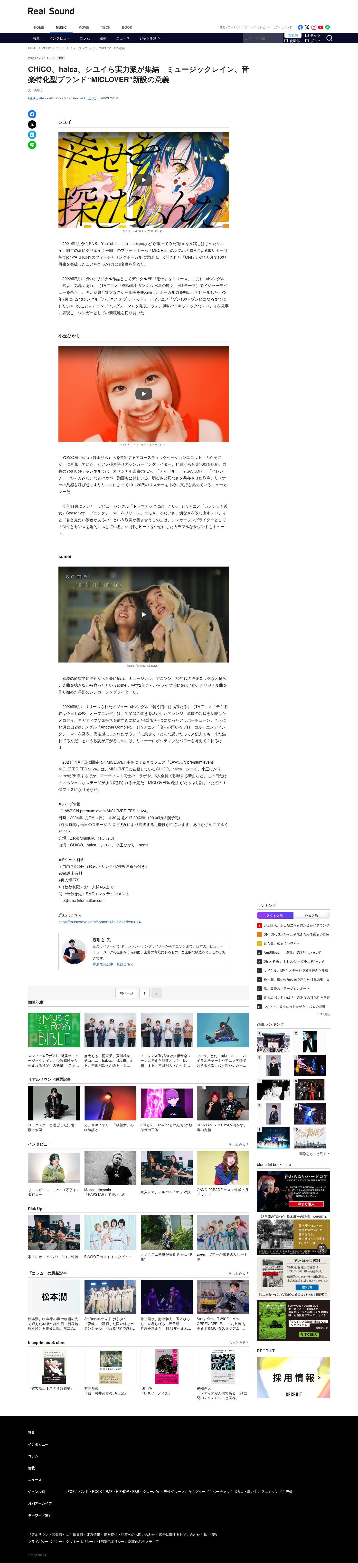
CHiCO (56, 98)
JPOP (70, 1491)
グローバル (151, 1491)
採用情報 (210, 1534)
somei (79, 98)
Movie (83, 27)
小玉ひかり (92, 98)
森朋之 (34, 98)
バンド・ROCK (90, 1491)
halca (44, 98)
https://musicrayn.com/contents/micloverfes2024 (99, 922)
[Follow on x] (307, 27)
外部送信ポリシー (110, 1541)
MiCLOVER (110, 98)
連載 (103, 38)
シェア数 (312, 915)
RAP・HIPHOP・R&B (122, 1491)
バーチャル (221, 1491)
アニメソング (271, 1491)
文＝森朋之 (35, 90)
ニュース (123, 38)
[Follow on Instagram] (313, 27)
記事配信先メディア (143, 1541)
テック (315, 35)
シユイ (67, 98)
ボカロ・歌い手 (245, 1491)
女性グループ (198, 1491)
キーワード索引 (40, 1515)
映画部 (295, 40)
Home (39, 27)
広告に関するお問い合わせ (179, 1534)
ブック (315, 40)
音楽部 (293, 35)
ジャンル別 (148, 38)
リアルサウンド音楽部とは (48, 1534)
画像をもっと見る (313, 1153)
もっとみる (237, 1144)
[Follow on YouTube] (320, 27)
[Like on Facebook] (300, 27)
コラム (85, 38)
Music (61, 27)
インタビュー (59, 38)
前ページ (126, 993)
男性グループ (174, 1491)
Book (127, 27)
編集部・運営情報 (86, 1534)
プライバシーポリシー (45, 1541)
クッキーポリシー (79, 1541)
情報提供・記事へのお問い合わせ (129, 1534)
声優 (289, 1491)
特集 (36, 38)
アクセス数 (275, 915)
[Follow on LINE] (327, 27)
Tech (105, 27)
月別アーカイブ (40, 1503)
